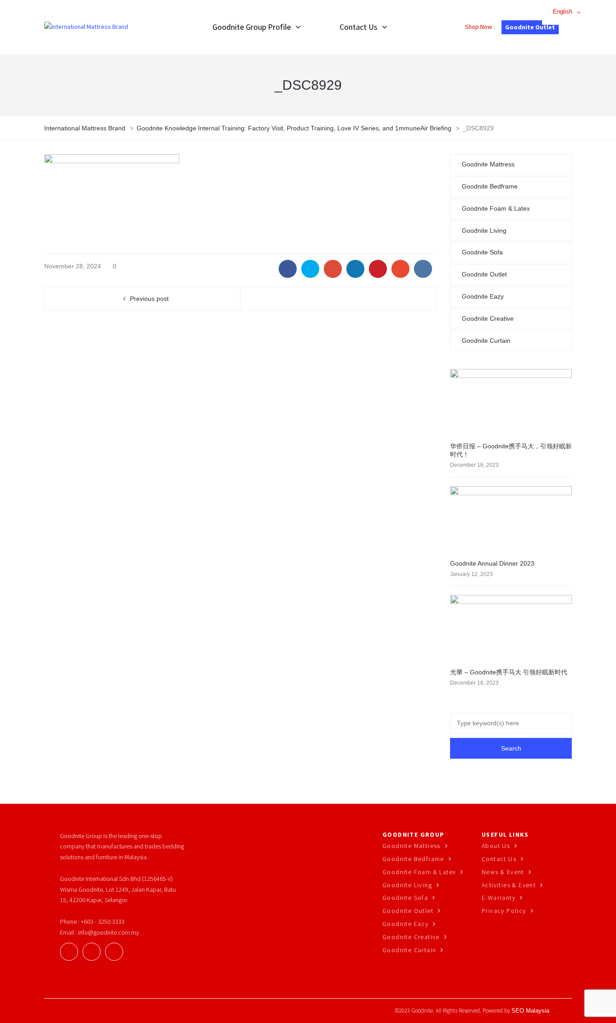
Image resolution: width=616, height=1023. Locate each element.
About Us (496, 846)
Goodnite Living (484, 230)
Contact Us (499, 859)
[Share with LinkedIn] (355, 269)
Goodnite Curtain (486, 340)
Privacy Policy (504, 911)
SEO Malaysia (530, 1010)
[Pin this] (378, 269)
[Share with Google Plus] (333, 269)
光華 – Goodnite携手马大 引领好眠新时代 (508, 672)
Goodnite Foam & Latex (496, 208)
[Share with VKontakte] (423, 269)
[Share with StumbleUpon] (400, 269)
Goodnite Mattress (488, 164)
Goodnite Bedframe (490, 186)
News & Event (503, 872)
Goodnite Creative (488, 318)
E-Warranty (498, 898)
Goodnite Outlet (530, 27)
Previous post (149, 298)
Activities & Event (509, 885)
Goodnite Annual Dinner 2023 (492, 563)
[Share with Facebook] (288, 269)
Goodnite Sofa (482, 252)
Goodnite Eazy (483, 296)
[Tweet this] (310, 269)
